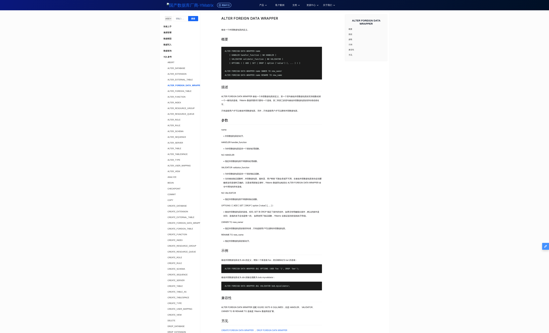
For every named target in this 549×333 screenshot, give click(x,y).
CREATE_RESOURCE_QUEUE (182, 252)
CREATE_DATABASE (177, 206)
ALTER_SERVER (175, 143)
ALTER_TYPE (174, 160)
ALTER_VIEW (174, 171)
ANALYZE (172, 177)
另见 (224, 321)
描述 (224, 87)
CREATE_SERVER (176, 280)
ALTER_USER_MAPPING (179, 165)
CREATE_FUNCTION (177, 234)
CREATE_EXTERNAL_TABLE (181, 217)
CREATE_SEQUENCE (178, 274)
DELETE (171, 320)
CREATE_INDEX (175, 240)
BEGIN (171, 183)
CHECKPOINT (174, 189)
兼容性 (226, 298)
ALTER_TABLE (174, 148)
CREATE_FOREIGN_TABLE (180, 229)
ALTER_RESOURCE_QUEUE (181, 114)
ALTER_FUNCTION (176, 97)
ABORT (171, 62)
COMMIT (172, 194)
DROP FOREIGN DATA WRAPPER (272, 330)
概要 (224, 39)
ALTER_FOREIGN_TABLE (179, 91)
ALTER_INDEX (174, 102)
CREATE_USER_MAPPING (180, 309)
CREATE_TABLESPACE (178, 297)
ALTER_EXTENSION (177, 74)
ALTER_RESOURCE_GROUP (181, 108)
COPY (170, 200)
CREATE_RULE (175, 263)
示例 (224, 250)
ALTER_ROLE (174, 120)
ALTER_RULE (174, 125)
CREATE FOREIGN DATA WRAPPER (237, 330)
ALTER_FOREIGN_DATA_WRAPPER (185, 85)
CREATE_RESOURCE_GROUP (182, 246)
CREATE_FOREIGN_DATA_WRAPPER (185, 223)
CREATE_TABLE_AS (177, 292)
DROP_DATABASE (176, 326)
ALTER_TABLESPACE (178, 154)
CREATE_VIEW (175, 315)
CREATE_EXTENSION (178, 211)
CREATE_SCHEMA (176, 269)
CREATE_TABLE (175, 286)
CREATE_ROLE (175, 257)
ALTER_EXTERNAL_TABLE (180, 80)
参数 (224, 120)
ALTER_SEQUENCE (177, 137)
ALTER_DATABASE (176, 68)
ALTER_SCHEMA (175, 131)
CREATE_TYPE (175, 303)
